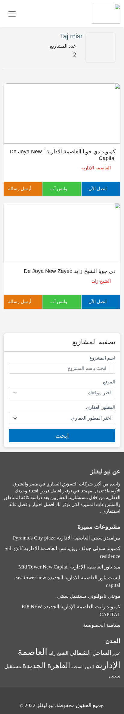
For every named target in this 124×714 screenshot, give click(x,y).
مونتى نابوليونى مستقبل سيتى (88, 596)
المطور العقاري (100, 407)
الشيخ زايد (101, 281)
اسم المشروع (102, 358)
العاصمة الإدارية (96, 167)
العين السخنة (82, 666)
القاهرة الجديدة (46, 665)
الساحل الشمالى (90, 653)
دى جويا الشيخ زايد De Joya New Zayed (70, 271)
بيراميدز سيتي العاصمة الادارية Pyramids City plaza (66, 538)
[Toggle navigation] (12, 14)
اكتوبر (116, 653)
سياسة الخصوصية (101, 625)
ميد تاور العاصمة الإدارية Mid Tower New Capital (69, 567)
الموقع (109, 381)
